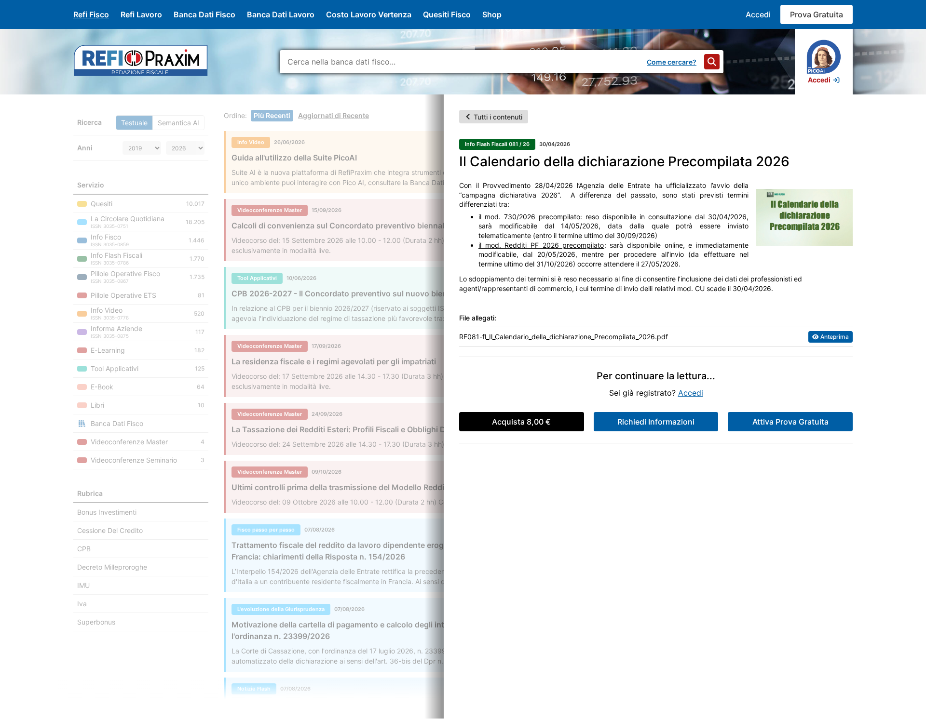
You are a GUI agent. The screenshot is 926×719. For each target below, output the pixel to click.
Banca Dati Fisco (204, 14)
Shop (492, 14)
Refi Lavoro (141, 14)
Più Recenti (272, 115)
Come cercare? (671, 62)
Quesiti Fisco (447, 14)
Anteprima (834, 336)
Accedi (758, 14)
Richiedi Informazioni (655, 421)
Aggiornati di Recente (333, 115)
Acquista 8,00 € (521, 421)
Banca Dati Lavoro (280, 14)
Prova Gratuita (816, 14)
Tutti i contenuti (498, 117)
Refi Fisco (91, 14)
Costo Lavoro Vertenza (368, 14)
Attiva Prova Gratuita (790, 421)
